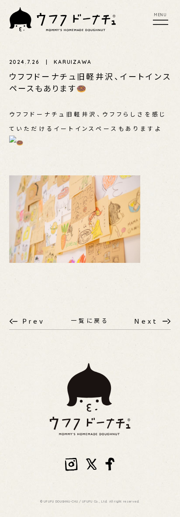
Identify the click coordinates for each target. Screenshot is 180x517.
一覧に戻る (90, 320)
